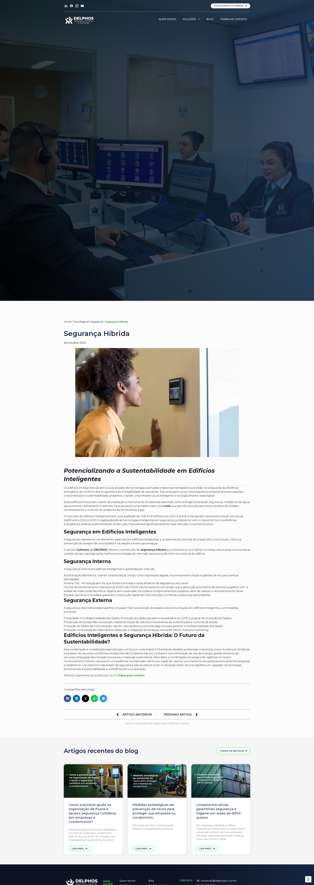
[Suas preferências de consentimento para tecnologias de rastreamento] (308, 879)
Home (67, 321)
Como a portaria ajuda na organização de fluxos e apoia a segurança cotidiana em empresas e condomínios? (92, 813)
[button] (67, 698)
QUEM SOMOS (167, 19)
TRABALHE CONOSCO (233, 19)
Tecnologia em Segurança (88, 321)
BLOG (210, 19)
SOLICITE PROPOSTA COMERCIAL (229, 6)
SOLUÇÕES (189, 19)
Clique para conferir (131, 675)
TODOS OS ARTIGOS (231, 750)
